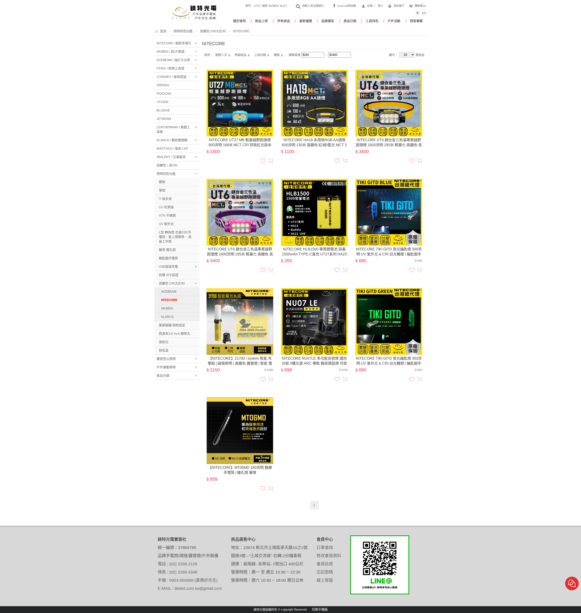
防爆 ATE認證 (168, 275)
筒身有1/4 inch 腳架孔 (174, 333)
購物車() (420, 5)
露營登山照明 (166, 359)
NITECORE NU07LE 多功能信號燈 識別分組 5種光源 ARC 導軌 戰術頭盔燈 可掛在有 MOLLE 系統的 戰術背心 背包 (314, 361)
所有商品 (283, 21)
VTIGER (162, 102)
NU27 (283, 5)
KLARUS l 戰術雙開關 (172, 140)
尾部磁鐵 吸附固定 (172, 325)
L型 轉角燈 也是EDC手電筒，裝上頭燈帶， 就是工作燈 (175, 236)
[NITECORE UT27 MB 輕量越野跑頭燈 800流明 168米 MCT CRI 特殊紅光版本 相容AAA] (240, 72)
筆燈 (162, 190)
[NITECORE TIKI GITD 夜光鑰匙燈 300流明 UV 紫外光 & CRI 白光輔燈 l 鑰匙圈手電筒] (388, 181)
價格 (277, 55)
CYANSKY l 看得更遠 (171, 77)
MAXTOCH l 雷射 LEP (172, 148)
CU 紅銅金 (166, 207)
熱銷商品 (240, 55)
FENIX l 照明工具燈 (170, 68)
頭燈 (264, 5)
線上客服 (325, 580)
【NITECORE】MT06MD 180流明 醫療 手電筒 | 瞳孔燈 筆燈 (240, 470)
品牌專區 (327, 21)
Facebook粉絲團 (346, 5)
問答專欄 (416, 21)
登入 (380, 5)
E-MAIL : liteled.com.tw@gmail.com (190, 588)
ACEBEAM (168, 291)
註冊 (370, 5)
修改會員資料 (329, 556)
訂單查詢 (325, 547)
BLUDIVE (163, 110)
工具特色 (372, 21)
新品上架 (261, 21)
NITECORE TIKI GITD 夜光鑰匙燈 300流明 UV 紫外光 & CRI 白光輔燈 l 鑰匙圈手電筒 (389, 252)
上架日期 (260, 55)
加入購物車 (270, 160)
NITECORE (169, 300)
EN (424, 13)
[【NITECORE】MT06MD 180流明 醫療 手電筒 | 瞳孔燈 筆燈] (240, 400)
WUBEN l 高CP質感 (171, 51)
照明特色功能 (166, 173)
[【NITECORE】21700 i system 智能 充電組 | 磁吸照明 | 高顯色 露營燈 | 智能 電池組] (240, 291)
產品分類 (350, 21)
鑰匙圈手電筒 (168, 258)
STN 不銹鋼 (167, 215)
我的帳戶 (399, 5)
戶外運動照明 (166, 367)
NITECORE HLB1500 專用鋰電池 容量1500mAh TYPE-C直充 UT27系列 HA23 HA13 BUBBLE (314, 252)
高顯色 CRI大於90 (172, 283)
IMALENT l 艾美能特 (171, 157)
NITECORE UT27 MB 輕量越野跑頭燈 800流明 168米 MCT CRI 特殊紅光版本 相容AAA (240, 143)
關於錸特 (239, 21)
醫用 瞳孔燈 (167, 250)
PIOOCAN (164, 93)
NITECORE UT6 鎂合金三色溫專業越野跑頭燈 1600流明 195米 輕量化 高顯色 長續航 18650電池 (389, 143)
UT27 (257, 5)
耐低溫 (163, 350)
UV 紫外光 (166, 224)
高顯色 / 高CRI (167, 165)
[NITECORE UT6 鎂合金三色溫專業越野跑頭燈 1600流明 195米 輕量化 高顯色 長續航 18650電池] (388, 72)
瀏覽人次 (221, 55)
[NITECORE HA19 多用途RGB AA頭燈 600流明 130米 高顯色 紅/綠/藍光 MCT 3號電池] (314, 72)
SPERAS (163, 85)
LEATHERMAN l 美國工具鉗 (173, 129)
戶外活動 (394, 21)
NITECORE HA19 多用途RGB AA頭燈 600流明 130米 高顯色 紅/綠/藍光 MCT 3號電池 (314, 143)
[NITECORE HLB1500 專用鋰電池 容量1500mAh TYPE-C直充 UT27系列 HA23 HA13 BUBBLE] (314, 181)
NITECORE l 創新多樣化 (174, 43)
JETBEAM (164, 119)
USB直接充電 (168, 266)
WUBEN (273, 5)
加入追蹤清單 (263, 160)
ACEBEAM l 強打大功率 (173, 60)
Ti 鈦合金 (165, 198)
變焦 (162, 182)
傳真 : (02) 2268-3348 (177, 572)
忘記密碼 (325, 572)
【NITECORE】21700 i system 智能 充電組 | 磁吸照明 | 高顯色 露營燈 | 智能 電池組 (240, 361)
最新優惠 (305, 21)
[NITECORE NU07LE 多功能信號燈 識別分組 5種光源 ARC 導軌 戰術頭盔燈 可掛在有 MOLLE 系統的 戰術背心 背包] (314, 291)
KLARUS (167, 317)
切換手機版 (320, 609)
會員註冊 (325, 564)
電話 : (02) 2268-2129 (177, 564)
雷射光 (163, 342)
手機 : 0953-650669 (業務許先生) (188, 580)
